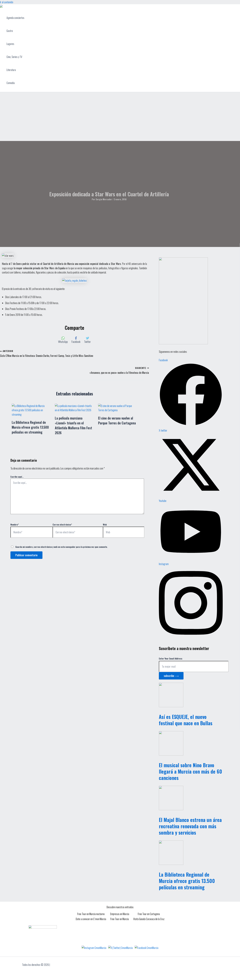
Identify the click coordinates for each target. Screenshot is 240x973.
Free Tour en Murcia (119, 919)
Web (105, 524)
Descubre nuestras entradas (120, 907)
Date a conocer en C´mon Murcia (91, 919)
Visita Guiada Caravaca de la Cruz (148, 919)
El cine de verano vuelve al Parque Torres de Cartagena (117, 420)
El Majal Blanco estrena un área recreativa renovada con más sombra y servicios (190, 826)
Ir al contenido (6, 2)
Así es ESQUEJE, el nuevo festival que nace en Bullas (185, 720)
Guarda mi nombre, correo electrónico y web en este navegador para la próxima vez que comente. (61, 546)
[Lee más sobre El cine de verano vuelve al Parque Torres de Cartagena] (117, 410)
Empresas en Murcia (119, 914)
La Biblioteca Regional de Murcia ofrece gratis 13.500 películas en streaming (30, 427)
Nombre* (14, 524)
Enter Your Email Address (170, 658)
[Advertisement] (120, 116)
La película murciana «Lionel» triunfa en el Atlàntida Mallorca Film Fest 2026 (73, 425)
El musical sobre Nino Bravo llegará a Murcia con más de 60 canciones (190, 771)
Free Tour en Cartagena (149, 914)
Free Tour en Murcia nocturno (91, 914)
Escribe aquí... (17, 476)
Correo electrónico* (62, 524)
